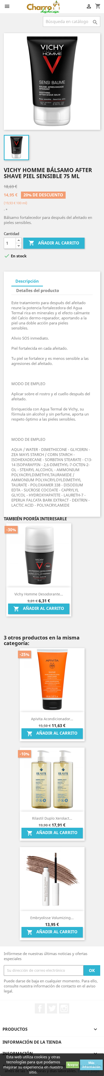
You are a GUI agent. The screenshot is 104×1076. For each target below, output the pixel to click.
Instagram (64, 1008)
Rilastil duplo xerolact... (52, 818)
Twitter (52, 1008)
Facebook (40, 1008)
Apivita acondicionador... (52, 718)
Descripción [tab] (27, 281)
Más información (91, 1065)
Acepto (72, 1065)
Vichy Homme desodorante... (38, 594)
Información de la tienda (32, 1042)
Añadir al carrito (54, 243)
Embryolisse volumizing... (52, 917)
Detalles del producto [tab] (37, 290)
